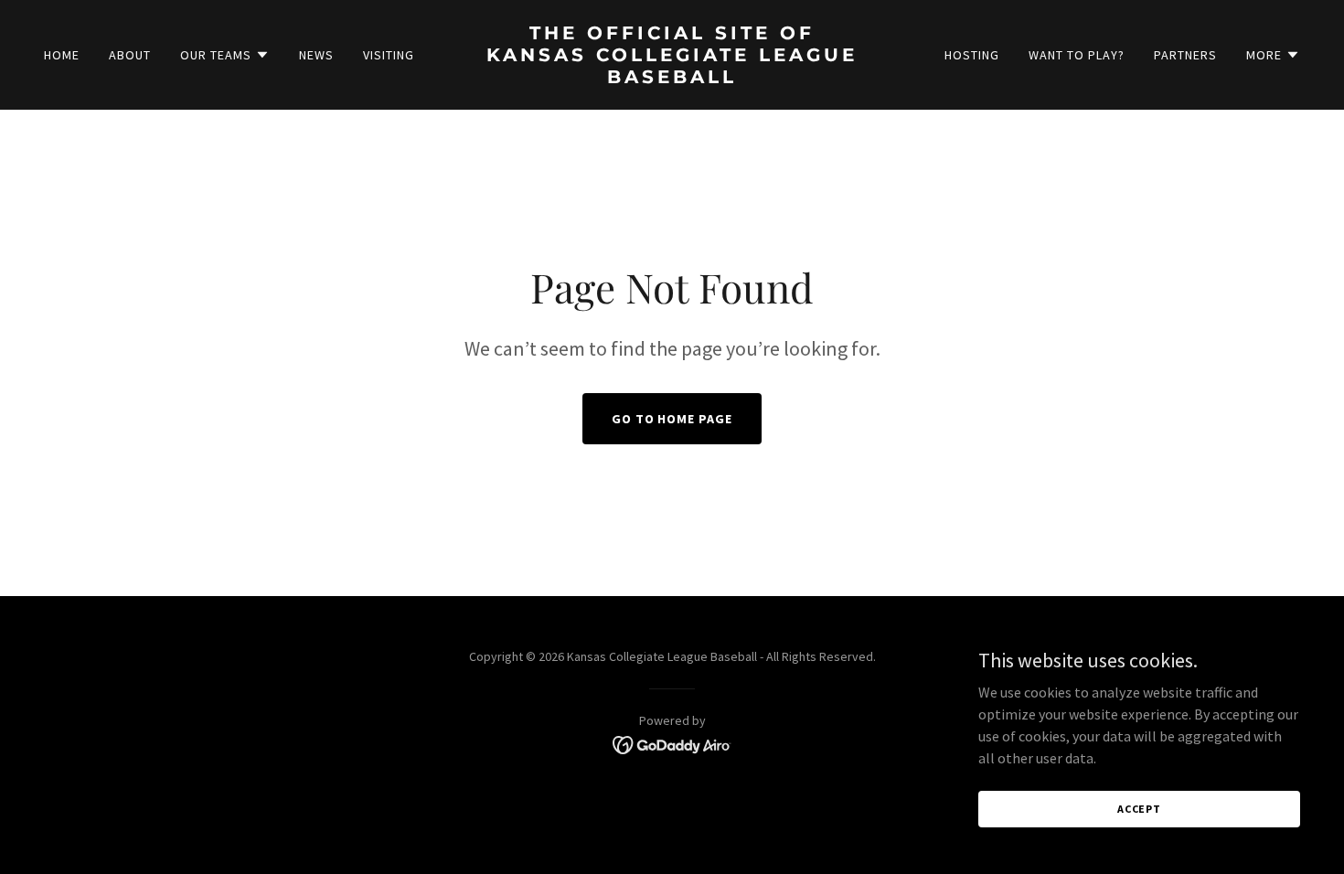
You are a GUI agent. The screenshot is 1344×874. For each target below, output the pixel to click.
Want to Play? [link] (1077, 55)
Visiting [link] (388, 55)
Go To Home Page (672, 418)
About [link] (130, 55)
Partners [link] (1185, 55)
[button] (225, 55)
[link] (672, 78)
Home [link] (62, 55)
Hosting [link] (971, 55)
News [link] (316, 55)
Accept (1139, 808)
